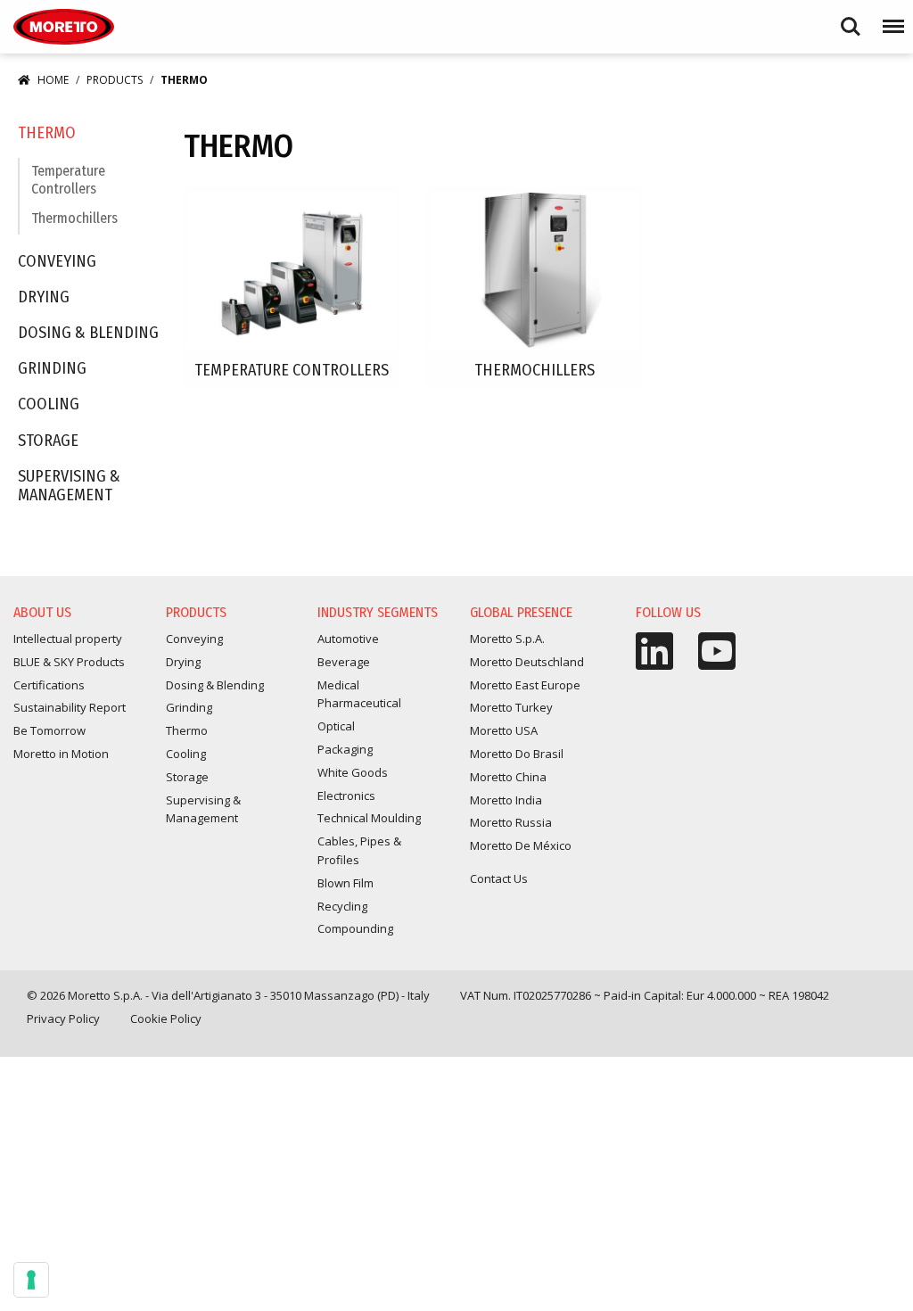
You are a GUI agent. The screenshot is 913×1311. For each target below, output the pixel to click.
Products (114, 79)
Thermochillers (74, 218)
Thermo (47, 133)
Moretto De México (521, 845)
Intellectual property (67, 639)
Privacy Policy (63, 1018)
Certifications (49, 685)
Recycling (342, 906)
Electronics (346, 795)
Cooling (48, 404)
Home (53, 79)
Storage (48, 441)
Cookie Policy (166, 1018)
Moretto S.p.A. (507, 639)
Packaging (345, 749)
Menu (890, 18)
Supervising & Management (69, 486)
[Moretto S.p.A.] (63, 27)
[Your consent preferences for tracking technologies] (31, 1280)
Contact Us (499, 878)
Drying (44, 297)
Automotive (348, 639)
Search (850, 18)
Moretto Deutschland (527, 662)
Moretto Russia (511, 822)
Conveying (57, 261)
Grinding (52, 368)
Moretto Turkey (511, 707)
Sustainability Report (69, 707)
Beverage (343, 662)
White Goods (352, 772)
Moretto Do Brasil (516, 754)
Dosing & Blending (88, 333)
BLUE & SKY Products (69, 662)
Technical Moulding (369, 818)
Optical (336, 726)
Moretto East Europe (525, 685)
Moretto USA (504, 730)
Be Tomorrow (49, 730)
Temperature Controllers (68, 179)
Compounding (355, 928)
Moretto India (506, 800)
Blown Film (345, 883)
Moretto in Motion (61, 754)
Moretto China (508, 777)
